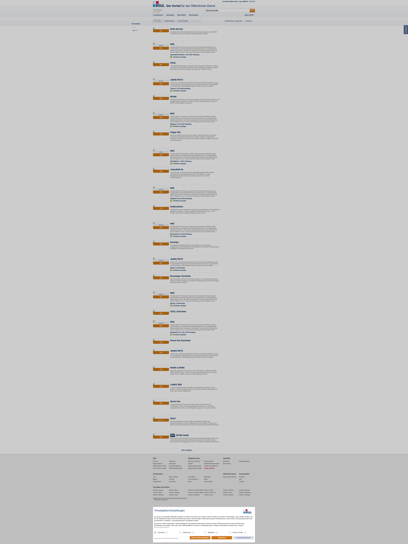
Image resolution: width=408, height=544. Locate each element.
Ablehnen (222, 538)
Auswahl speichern (243, 538)
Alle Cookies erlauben (200, 538)
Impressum (158, 538)
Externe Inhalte (238, 532)
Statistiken (211, 532)
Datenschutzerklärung (161, 527)
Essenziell (161, 532)
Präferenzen (187, 532)
